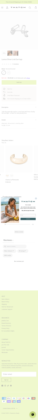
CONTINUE (28, 218)
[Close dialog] (36, 198)
